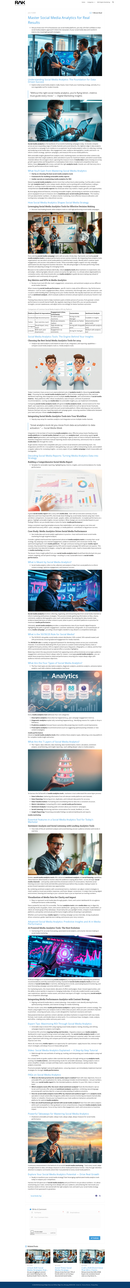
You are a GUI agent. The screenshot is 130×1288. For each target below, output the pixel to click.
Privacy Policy (94, 1285)
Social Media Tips (36, 1196)
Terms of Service (86, 1285)
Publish (96, 1238)
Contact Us (78, 1285)
